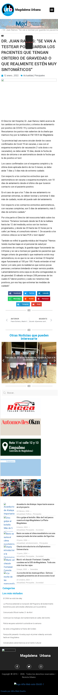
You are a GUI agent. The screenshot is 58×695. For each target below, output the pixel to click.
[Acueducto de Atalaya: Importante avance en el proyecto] (9, 509)
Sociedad (39, 530)
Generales (34, 569)
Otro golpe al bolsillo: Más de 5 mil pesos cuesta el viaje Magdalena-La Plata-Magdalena (35, 520)
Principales (39, 75)
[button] (52, 10)
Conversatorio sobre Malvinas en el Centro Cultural (22, 643)
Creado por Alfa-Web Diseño (13, 691)
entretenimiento (32, 543)
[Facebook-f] (17, 666)
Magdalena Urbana (28, 9)
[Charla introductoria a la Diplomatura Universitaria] (9, 551)
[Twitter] (29, 666)
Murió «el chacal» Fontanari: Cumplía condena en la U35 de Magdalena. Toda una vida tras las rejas (36, 562)
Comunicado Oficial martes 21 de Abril (17, 612)
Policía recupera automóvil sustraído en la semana (22, 623)
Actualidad (26, 26)
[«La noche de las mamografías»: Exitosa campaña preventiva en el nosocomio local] (9, 578)
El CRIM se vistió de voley (12, 598)
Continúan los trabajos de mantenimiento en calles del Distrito (26, 618)
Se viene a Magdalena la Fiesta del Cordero (19, 629)
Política (28, 514)
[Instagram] (41, 666)
